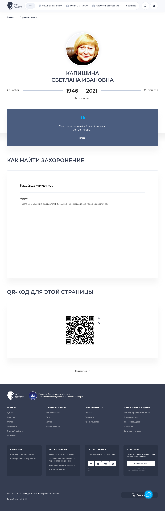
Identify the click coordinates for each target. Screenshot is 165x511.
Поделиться (81, 371)
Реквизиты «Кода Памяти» (61, 454)
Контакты (11, 436)
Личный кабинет (15, 431)
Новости (11, 417)
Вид (48, 417)
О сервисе (12, 426)
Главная (11, 407)
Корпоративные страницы (23, 459)
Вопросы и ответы (132, 431)
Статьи (10, 422)
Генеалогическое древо (136, 407)
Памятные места (94, 407)
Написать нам (140, 463)
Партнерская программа (22, 454)
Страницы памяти (56, 407)
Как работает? (53, 413)
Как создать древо (132, 422)
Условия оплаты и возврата (62, 465)
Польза (88, 413)
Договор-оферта (57, 469)
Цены (10, 413)
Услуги (49, 422)
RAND (24, 499)
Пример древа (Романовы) (136, 413)
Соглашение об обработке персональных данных (62, 460)
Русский (141, 495)
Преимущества (92, 422)
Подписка (128, 426)
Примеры (89, 417)
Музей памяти (53, 426)
